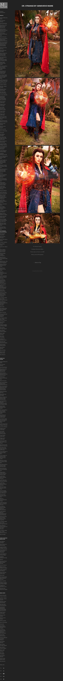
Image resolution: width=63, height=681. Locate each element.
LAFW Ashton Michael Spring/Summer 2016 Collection (3, 286)
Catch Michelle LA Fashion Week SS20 (3, 157)
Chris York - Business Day (2, 290)
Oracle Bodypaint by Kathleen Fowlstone (3, 147)
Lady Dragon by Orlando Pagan (3, 151)
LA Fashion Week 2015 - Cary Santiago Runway (3, 299)
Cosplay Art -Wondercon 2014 (3, 339)
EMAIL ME (2, 664)
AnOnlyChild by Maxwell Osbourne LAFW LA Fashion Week (3, 59)
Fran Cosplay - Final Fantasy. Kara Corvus (3, 250)
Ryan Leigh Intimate (2, 334)
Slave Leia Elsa (3, 312)
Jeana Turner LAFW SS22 (2, 102)
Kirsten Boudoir (3, 82)
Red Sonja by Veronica (2, 237)
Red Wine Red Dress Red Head (3, 92)
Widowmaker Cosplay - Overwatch (2, 254)
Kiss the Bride (2, 350)
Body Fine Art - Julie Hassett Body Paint (3, 258)
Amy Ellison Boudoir (2, 348)
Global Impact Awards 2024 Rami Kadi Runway (3, 30)
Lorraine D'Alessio (3, 94)
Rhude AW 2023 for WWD (3, 51)
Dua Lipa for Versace (2, 21)
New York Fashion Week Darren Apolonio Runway (3, 39)
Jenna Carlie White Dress (2, 352)
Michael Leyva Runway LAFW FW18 (3, 224)
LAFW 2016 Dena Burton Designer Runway (3, 277)
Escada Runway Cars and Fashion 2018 (3, 179)
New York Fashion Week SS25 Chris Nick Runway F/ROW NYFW (3, 44)
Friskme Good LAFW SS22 (2, 105)
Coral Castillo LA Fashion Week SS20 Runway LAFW (3, 162)
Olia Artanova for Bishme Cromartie (3, 121)
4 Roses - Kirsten (3, 84)
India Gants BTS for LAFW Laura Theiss (3, 118)
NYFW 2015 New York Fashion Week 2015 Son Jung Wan (3, 294)
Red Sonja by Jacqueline (2, 234)
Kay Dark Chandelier (2, 336)
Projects (1, 15)
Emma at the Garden (2, 124)
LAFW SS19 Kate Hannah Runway (3, 193)
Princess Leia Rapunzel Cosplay (3, 342)
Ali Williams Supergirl (2, 135)
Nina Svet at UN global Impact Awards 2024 (3, 26)
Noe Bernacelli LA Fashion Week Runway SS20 (3, 170)
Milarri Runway (3, 36)
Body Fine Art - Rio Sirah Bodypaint (3, 262)
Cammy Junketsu (3, 242)
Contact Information (2, 12)
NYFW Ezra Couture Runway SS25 (3, 34)
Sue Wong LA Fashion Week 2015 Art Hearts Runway (3, 303)
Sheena (1, 173)
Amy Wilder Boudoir (2, 322)
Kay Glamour (2, 354)
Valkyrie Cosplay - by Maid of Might (3, 325)
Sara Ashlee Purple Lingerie (3, 331)
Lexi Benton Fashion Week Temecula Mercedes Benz (3, 281)
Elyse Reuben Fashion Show (3, 345)
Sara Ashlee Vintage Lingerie (3, 328)
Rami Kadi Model (3, 23)
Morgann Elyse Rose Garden (3, 90)
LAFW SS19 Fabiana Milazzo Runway (3, 201)
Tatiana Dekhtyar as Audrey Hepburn (3, 315)
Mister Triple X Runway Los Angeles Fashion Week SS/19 (3, 196)
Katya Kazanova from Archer (3, 141)
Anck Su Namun (3, 190)
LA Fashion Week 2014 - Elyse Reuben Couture (3, 319)
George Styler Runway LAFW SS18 (3, 228)
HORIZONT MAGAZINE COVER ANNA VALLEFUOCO (3, 98)
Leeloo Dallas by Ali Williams (3, 211)
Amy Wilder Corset (2, 244)
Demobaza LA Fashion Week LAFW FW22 (3, 72)
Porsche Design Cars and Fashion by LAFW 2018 (3, 220)
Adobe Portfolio (39, 271)
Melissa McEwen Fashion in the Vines (3, 265)
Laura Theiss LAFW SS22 (2, 112)
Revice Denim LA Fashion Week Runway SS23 (3, 54)
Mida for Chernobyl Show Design (3, 273)
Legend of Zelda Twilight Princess (3, 144)
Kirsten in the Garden (2, 127)
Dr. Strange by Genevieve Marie (3, 231)
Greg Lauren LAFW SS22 (2, 114)
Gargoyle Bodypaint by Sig (3, 154)
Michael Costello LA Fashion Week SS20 (3, 166)
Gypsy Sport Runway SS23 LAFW (2, 63)
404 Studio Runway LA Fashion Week (2, 108)
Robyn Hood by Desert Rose (3, 217)
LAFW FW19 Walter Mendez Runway (3, 187)
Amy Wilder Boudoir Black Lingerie (3, 208)
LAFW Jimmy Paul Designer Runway (3, 81)
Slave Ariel (2, 306)
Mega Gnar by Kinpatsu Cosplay (3, 214)
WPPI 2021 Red (3, 129)
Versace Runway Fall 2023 (3, 48)
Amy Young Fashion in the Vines (3, 269)
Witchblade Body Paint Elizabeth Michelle (3, 309)
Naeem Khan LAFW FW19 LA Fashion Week (3, 183)
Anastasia (2, 132)
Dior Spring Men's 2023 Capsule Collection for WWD (3, 68)
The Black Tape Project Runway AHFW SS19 (3, 138)
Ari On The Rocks (3, 130)
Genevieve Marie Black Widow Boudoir (3, 176)
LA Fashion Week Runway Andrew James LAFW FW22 (3, 77)
